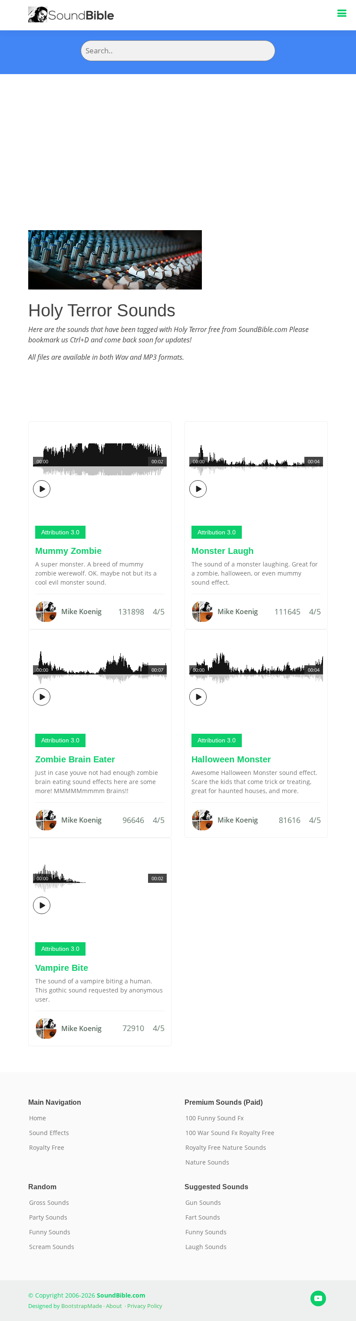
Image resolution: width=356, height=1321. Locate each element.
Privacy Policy (144, 1306)
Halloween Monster (231, 759)
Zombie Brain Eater (75, 759)
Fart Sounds (202, 1217)
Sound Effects (49, 1133)
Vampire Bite (61, 968)
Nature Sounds (207, 1162)
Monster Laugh (222, 551)
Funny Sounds (49, 1232)
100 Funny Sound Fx (214, 1118)
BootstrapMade (81, 1306)
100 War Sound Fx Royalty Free (229, 1133)
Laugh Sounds (206, 1247)
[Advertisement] (178, 139)
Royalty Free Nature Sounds (225, 1148)
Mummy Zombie (68, 551)
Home (37, 1118)
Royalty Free (46, 1148)
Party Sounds (48, 1217)
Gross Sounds (49, 1203)
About (114, 1306)
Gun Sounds (203, 1203)
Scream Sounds (51, 1247)
